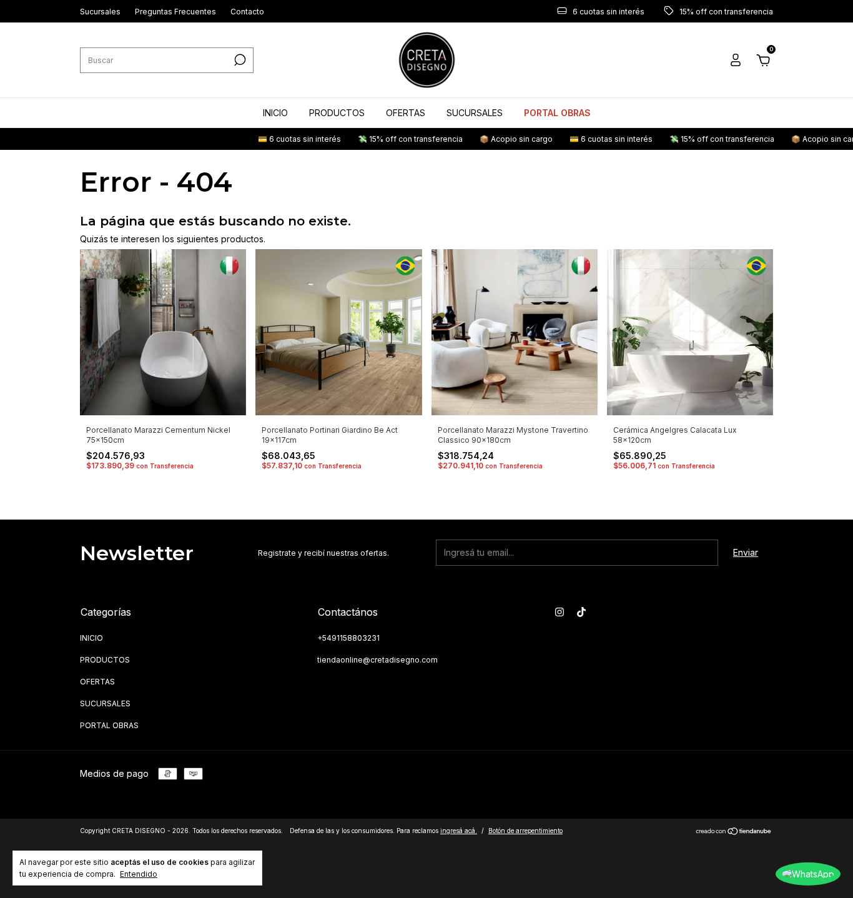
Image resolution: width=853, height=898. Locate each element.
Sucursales (100, 11)
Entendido (138, 874)
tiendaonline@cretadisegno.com (377, 659)
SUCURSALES (474, 112)
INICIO (275, 112)
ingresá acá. (458, 830)
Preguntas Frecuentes (175, 11)
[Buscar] (238, 59)
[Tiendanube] (734, 832)
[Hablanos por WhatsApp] (808, 874)
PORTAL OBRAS (557, 112)
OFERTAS (405, 112)
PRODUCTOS (337, 112)
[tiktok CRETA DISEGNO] (581, 612)
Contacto (247, 11)
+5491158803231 (348, 638)
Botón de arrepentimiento (525, 830)
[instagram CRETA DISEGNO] (560, 612)
